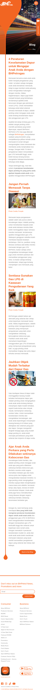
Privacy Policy (15, 686)
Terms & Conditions (6, 686)
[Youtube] (14, 683)
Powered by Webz (5, 691)
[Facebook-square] (2, 683)
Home (29, 49)
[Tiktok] (10, 683)
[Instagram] (6, 683)
